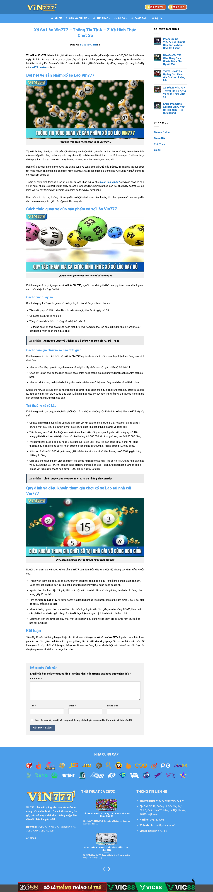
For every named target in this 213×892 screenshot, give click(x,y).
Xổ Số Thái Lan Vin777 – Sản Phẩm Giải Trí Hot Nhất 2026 (106, 848)
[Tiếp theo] (109, 870)
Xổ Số (121, 18)
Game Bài (140, 18)
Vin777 (30, 807)
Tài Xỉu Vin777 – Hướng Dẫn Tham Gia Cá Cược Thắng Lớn (174, 76)
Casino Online (78, 18)
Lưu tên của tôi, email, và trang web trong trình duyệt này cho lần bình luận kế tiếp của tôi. (84, 720)
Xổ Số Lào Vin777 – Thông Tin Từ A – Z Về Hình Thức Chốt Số (174, 92)
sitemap (31, 838)
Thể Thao (102, 18)
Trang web (112, 705)
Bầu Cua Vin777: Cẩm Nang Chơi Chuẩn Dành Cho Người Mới (172, 60)
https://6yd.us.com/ (163, 825)
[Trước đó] (104, 870)
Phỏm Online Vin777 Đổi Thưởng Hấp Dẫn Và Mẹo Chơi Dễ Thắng (174, 44)
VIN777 (58, 18)
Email (72, 705)
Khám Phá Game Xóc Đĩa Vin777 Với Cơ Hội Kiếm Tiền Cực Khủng (174, 108)
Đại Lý (158, 18)
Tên (33, 705)
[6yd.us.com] (41, 7)
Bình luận (36, 678)
